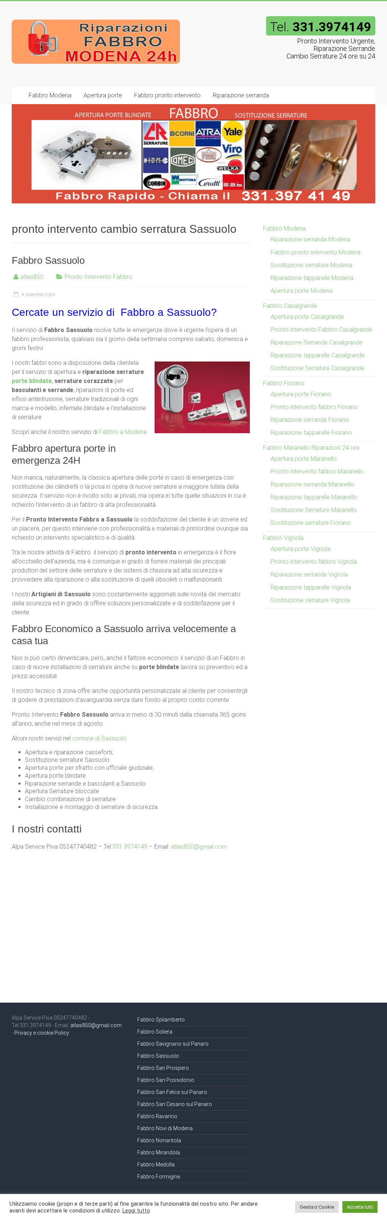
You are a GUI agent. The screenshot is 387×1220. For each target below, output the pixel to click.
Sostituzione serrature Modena (311, 265)
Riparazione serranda (241, 95)
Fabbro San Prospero (163, 1068)
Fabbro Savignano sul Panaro (173, 1044)
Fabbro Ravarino (157, 1116)
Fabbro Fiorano (283, 383)
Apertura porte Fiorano (301, 394)
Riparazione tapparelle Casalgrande (318, 355)
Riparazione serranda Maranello (312, 484)
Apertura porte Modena (302, 290)
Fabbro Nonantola (159, 1140)
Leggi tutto (136, 1210)
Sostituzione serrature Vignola (310, 600)
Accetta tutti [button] (360, 1207)
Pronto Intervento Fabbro (98, 276)
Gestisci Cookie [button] (317, 1207)
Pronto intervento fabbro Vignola (314, 561)
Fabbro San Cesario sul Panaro (174, 1104)
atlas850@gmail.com (199, 846)
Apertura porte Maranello (304, 458)
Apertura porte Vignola (300, 548)
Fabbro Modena (50, 95)
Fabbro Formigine (158, 1177)
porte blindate (32, 381)
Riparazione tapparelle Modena (312, 278)
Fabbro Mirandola (158, 1152)
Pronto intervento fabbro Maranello (317, 471)
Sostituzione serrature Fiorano (311, 522)
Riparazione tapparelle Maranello (314, 497)
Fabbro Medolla (156, 1165)
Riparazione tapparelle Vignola (311, 587)
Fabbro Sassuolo (48, 260)
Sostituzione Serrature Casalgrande (317, 368)
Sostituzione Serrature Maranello (314, 510)
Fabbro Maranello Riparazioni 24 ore (311, 447)
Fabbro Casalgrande (290, 305)
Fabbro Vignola (283, 538)
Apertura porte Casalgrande (307, 316)
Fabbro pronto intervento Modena (316, 252)
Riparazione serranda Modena (310, 239)
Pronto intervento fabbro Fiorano (314, 407)
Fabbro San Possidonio (165, 1080)
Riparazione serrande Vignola (309, 574)
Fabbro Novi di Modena (165, 1128)
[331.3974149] (96, 16)
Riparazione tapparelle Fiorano (311, 432)
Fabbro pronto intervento (167, 95)
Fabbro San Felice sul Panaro (172, 1092)
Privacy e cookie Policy (41, 1033)
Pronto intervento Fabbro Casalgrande (321, 329)
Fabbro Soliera (154, 1032)
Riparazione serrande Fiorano (310, 419)
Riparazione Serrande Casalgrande (316, 342)
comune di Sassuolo (99, 738)
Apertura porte (103, 95)
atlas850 (31, 276)
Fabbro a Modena (123, 431)
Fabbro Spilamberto (161, 1020)
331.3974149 (129, 846)
